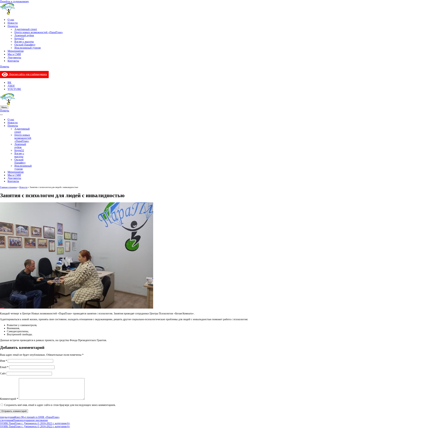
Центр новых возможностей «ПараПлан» (38, 32)
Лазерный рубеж (24, 35)
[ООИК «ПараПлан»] (219, 9)
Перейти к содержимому (14, 1)
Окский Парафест (24, 44)
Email (4, 367)
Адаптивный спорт (25, 29)
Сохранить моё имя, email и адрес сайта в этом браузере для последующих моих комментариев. (60, 404)
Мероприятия (15, 51)
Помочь (4, 66)
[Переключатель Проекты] (41, 125)
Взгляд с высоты (24, 41)
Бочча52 (19, 38)
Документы (14, 57)
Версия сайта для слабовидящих (27, 74)
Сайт (3, 373)
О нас (11, 19)
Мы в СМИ (14, 54)
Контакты (13, 60)
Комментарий (9, 398)
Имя (3, 360)
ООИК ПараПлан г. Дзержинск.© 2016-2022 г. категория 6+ (35, 423)
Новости (13, 22)
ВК (9, 82)
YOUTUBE (14, 89)
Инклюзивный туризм (27, 47)
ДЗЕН (11, 85)
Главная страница (8, 187)
